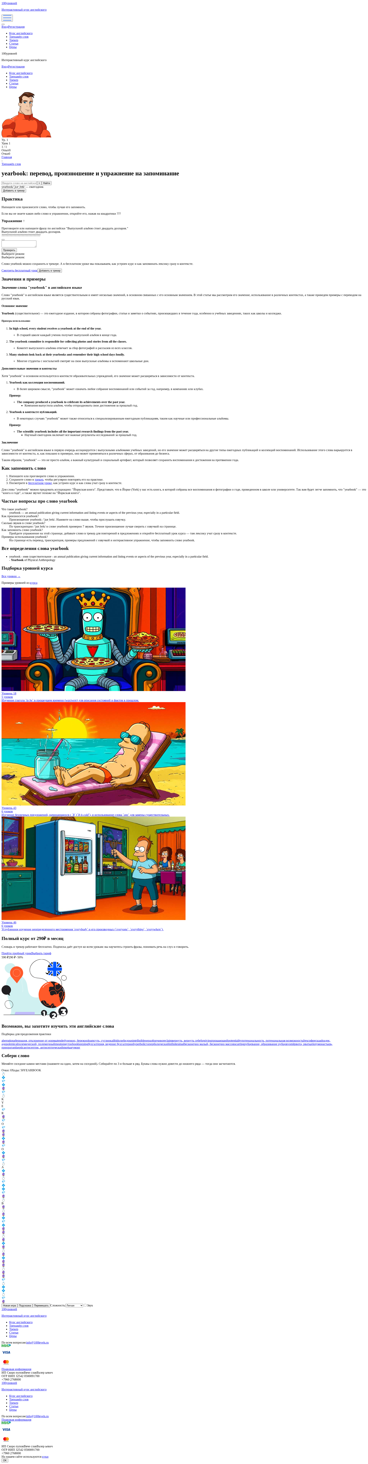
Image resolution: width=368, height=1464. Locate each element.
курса (33, 582)
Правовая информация (16, 1369)
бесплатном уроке (40, 483)
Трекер (13, 40)
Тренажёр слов (19, 36)
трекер (39, 479)
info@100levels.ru (37, 1342)
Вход (5, 26)
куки (45, 1456)
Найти (46, 183)
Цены (13, 47)
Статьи (13, 43)
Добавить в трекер (14, 190)
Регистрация (16, 26)
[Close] (3, 24)
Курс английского (21, 33)
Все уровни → (11, 576)
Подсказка (25, 1305)
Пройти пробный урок (16, 953)
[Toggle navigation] (7, 18)
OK (5, 1460)
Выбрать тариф (41, 953)
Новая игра (9, 1305)
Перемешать (41, 1305)
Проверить (9, 250)
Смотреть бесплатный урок (19, 270)
